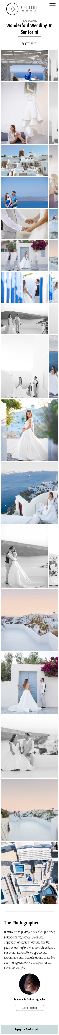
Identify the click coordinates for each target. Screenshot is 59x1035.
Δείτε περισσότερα (29, 1007)
